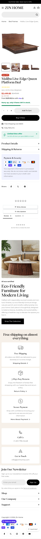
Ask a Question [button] (21, 211)
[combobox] (20, 15)
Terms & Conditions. (30, 488)
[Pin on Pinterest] (25, 186)
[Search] (37, 15)
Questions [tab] (18, 216)
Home (4, 21)
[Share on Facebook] (11, 186)
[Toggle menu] (3, 8)
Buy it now (20, 118)
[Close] (36, 133)
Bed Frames (13, 21)
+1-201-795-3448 (20, 441)
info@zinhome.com (20, 460)
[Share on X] (18, 186)
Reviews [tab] (6, 216)
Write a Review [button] (21, 207)
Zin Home (14, 7)
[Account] (34, 8)
